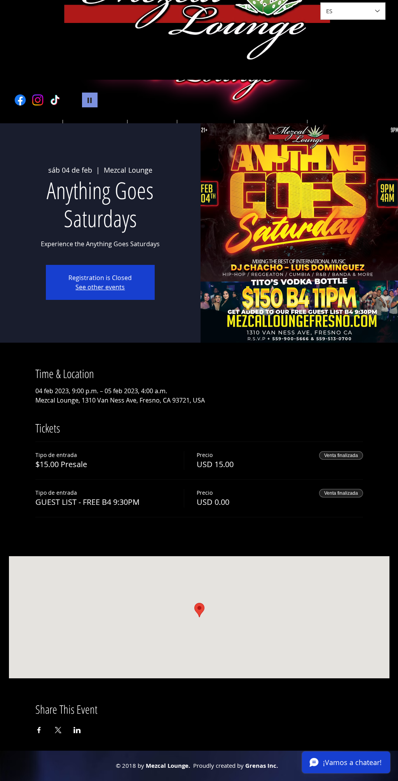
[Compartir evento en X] (58, 730)
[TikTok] (55, 100)
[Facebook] (20, 100)
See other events (100, 287)
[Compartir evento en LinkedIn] (77, 730)
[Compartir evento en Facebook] (39, 730)
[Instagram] (37, 100)
